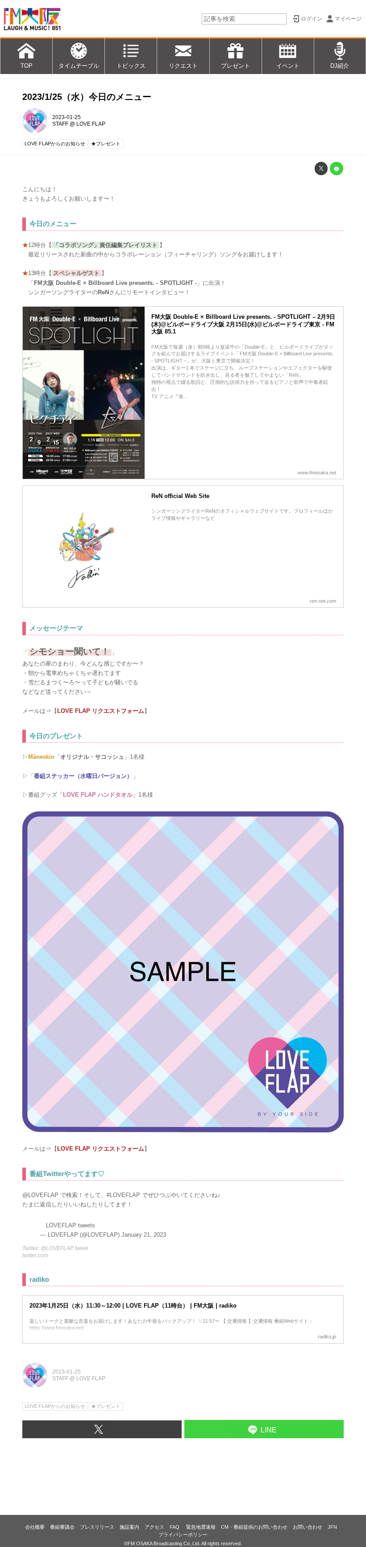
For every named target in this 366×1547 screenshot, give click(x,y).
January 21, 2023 (143, 1234)
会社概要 (35, 1527)
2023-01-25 (66, 117)
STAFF (60, 124)
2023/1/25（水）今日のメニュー (86, 97)
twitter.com (35, 1255)
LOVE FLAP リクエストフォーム (100, 711)
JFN (332, 1527)
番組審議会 (62, 1527)
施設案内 (129, 1527)
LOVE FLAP (90, 124)
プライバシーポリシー (183, 1534)
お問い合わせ (307, 1527)
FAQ (175, 1527)
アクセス (154, 1527)
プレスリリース (97, 1527)
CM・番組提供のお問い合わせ (254, 1527)
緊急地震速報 (201, 1527)
